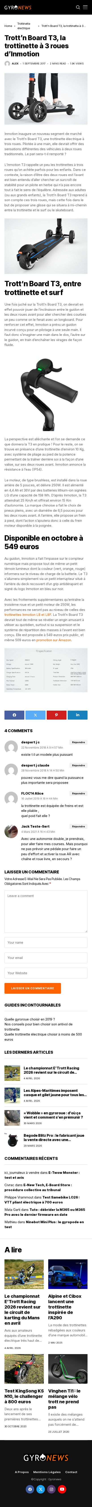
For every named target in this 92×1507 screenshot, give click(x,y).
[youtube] (62, 1489)
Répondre (78, 742)
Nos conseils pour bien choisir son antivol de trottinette (38, 1026)
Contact (71, 1472)
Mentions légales (47, 1472)
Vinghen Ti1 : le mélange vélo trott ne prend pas (64, 1399)
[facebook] (30, 1489)
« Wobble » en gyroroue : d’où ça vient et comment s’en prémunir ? (53, 1115)
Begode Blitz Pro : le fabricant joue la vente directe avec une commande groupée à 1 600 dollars (54, 1139)
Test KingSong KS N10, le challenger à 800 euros (24, 1396)
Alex (15, 63)
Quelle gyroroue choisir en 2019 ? (29, 1019)
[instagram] (51, 1489)
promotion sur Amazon (53, 640)
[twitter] (40, 1489)
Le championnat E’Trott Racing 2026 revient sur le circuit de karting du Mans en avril (51, 1072)
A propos (22, 1472)
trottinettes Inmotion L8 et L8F (27, 614)
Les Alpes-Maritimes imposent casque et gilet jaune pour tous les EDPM (54, 1094)
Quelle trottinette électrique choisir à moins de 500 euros (43, 1037)
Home (8, 26)
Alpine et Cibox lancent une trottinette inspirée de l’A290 (64, 1306)
